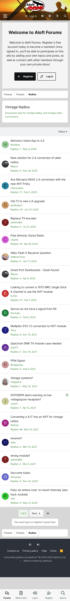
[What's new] (57, 16)
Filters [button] (61, 131)
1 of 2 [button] (23, 513)
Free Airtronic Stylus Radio (27, 235)
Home (53, 550)
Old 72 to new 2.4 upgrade (27, 201)
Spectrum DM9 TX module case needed (35, 343)
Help (44, 550)
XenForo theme (31, 560)
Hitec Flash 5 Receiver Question (30, 252)
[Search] (65, 16)
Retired (14, 425)
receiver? (16, 438)
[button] (49, 16)
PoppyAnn (16, 382)
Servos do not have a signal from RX (33, 308)
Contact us (13, 550)
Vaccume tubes (20, 472)
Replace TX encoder (23, 218)
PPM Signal (17, 360)
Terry (13, 330)
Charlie (14, 239)
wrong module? (20, 455)
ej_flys (13, 295)
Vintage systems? (21, 378)
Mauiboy (15, 144)
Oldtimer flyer (17, 256)
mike (13, 442)
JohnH (14, 403)
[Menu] (5, 16)
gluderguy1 (16, 205)
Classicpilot (16, 188)
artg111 (14, 347)
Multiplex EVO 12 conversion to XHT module (38, 326)
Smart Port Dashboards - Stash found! (34, 270)
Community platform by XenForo (35, 557)
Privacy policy (30, 550)
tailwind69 (16, 222)
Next (35, 513)
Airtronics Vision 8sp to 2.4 (27, 140)
